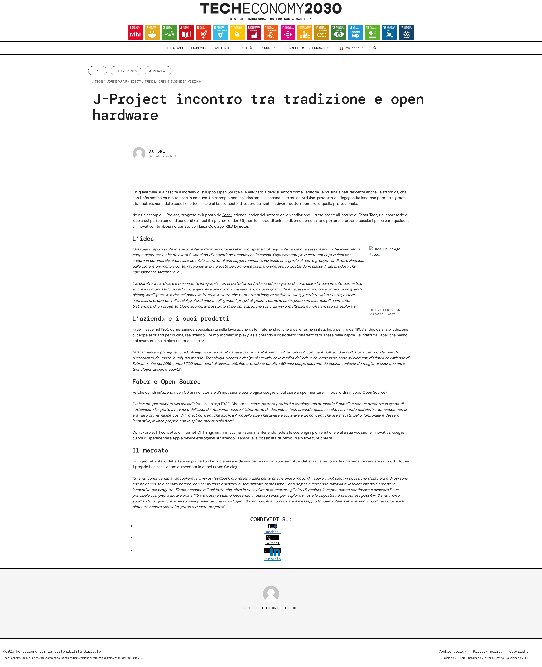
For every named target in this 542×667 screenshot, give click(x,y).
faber (98, 71)
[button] (375, 48)
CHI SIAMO (174, 48)
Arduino (308, 197)
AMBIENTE (222, 48)
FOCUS (265, 48)
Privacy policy (488, 651)
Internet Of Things (198, 432)
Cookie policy (452, 651)
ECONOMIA (198, 48)
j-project (158, 71)
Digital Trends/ (144, 81)
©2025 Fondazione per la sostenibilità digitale (52, 651)
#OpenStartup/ (118, 81)
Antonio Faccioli (162, 156)
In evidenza (126, 71)
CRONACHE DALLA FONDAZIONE (307, 48)
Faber (227, 214)
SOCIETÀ (245, 48)
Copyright (518, 651)
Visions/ (195, 81)
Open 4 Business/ (172, 81)
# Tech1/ (98, 81)
